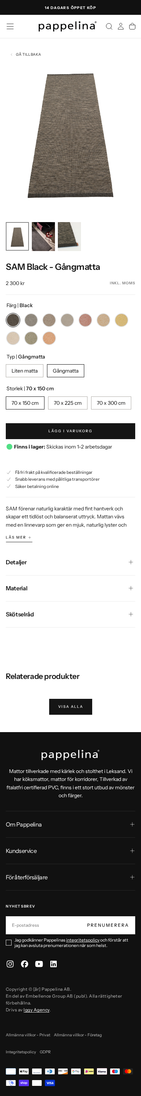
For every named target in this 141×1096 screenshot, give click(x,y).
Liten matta (25, 371)
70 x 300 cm (111, 403)
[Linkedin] (53, 964)
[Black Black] (13, 320)
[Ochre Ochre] (103, 320)
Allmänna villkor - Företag (78, 1034)
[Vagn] (132, 26)
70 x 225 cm (68, 403)
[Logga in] (120, 26)
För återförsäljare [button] (26, 877)
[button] (10, 26)
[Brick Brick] (85, 320)
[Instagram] (10, 964)
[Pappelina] (70, 754)
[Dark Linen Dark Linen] (67, 320)
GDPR (45, 1051)
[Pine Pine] (31, 338)
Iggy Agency (36, 1009)
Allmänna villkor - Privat (28, 1034)
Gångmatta (65, 371)
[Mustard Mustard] (121, 320)
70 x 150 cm (25, 403)
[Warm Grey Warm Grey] (31, 320)
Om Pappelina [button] (24, 824)
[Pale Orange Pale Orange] (49, 338)
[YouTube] (39, 964)
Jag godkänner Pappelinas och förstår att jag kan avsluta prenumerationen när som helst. (71, 942)
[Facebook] (24, 964)
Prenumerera (108, 925)
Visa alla (70, 706)
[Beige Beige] (13, 338)
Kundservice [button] (21, 850)
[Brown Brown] (49, 320)
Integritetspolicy (21, 1051)
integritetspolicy (82, 940)
